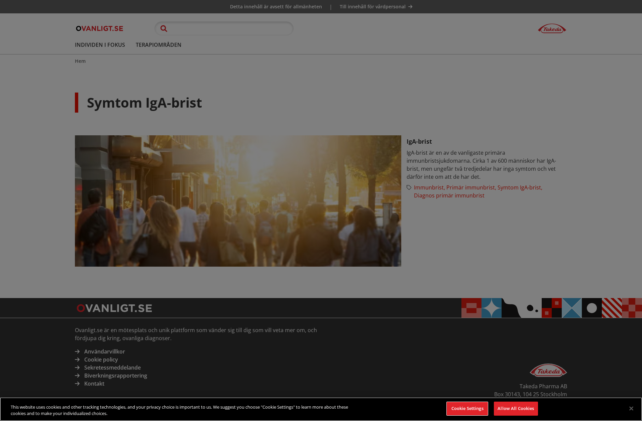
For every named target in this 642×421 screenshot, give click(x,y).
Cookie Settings (467, 408)
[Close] (631, 408)
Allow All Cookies (516, 408)
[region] (321, 409)
